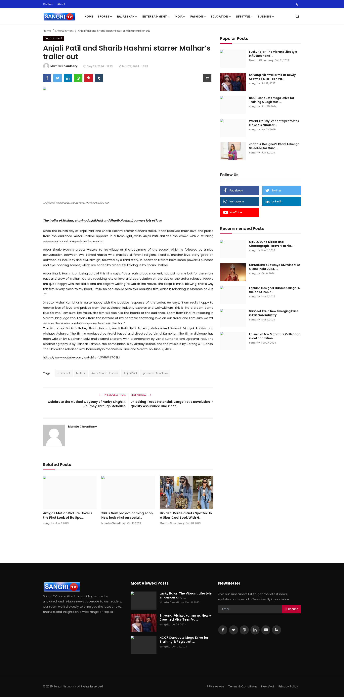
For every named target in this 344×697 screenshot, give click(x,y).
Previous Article (115, 394)
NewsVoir (268, 686)
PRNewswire (215, 686)
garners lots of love (155, 373)
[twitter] (233, 630)
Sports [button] (103, 17)
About (61, 4)
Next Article (139, 394)
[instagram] (244, 630)
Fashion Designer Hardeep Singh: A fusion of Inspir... (274, 290)
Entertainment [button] (154, 17)
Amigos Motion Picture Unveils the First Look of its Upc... (67, 515)
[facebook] (222, 630)
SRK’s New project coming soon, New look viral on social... (127, 515)
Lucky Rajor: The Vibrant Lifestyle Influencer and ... (273, 54)
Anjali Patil (130, 373)
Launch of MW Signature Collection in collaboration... (274, 336)
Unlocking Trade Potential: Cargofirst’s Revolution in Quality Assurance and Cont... (172, 404)
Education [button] (219, 17)
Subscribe (291, 609)
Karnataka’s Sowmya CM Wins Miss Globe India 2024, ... (274, 267)
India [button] (179, 17)
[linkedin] (255, 630)
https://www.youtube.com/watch (68, 357)
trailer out (64, 373)
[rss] (276, 630)
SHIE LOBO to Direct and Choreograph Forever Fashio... (271, 244)
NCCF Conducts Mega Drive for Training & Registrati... (271, 100)
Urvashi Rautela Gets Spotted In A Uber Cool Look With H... (186, 515)
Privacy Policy (288, 686)
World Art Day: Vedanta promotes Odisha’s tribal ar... (274, 123)
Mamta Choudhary (82, 427)
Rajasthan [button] (126, 17)
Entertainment (64, 31)
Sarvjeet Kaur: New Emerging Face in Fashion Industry (273, 313)
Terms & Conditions (242, 686)
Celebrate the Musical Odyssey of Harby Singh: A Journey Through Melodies (87, 404)
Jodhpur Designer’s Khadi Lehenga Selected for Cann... (274, 146)
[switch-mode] (297, 4)
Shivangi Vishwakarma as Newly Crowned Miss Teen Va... (272, 77)
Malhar (80, 373)
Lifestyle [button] (243, 17)
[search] (297, 16)
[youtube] (265, 630)
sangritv (48, 523)
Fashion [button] (196, 17)
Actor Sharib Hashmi (104, 373)
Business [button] (265, 17)
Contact (48, 4)
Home (88, 17)
